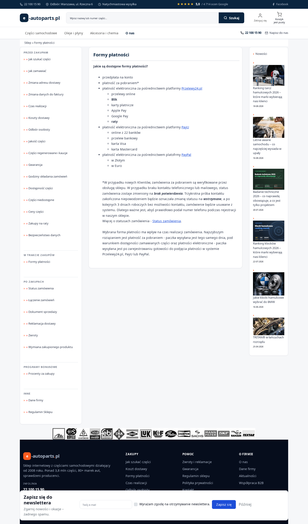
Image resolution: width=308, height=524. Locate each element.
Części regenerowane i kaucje (46, 153)
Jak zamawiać (36, 71)
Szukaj (234, 18)
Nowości (261, 54)
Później (245, 504)
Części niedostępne (40, 200)
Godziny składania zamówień (46, 176)
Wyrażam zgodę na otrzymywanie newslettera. (174, 504)
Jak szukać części (38, 59)
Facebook (282, 4)
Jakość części (35, 141)
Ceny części (35, 212)
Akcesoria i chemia (104, 33)
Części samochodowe (41, 33)
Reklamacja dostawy (41, 323)
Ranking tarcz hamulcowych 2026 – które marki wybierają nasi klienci (267, 94)
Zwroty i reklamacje (197, 462)
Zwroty (32, 335)
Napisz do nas (278, 33)
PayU (185, 127)
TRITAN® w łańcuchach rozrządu (268, 339)
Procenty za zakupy (40, 374)
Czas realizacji (36, 106)
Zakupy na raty (37, 223)
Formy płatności (38, 262)
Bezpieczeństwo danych (43, 235)
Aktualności (247, 476)
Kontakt (188, 490)
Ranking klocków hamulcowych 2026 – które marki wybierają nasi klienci (267, 250)
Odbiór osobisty (38, 129)
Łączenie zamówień (40, 300)
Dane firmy (34, 400)
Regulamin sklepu (196, 476)
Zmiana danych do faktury (45, 94)
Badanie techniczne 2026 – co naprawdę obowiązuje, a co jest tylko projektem (266, 198)
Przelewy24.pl (192, 88)
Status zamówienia (40, 288)
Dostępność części (39, 188)
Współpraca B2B (251, 483)
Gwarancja (34, 165)
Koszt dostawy (136, 469)
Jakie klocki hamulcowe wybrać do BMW (268, 299)
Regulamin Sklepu (39, 412)
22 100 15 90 (33, 489)
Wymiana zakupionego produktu (49, 347)
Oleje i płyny (73, 33)
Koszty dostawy (38, 118)
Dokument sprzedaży (41, 312)
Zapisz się (223, 504)
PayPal (186, 154)
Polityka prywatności (197, 483)
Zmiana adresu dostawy (43, 83)
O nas (130, 33)
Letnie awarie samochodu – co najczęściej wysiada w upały (267, 146)
